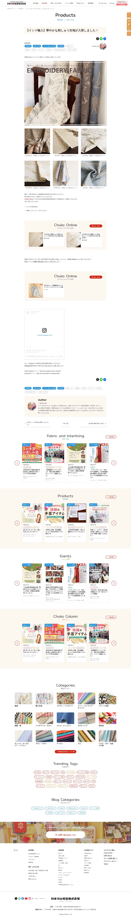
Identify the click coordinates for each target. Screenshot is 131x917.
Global (112, 3)
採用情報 (90, 3)
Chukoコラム (80, 3)
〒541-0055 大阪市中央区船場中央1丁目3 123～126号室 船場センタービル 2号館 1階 (70, 909)
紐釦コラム (72, 813)
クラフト (60, 877)
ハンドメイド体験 (83, 772)
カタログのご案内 (109, 850)
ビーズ (46, 772)
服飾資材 (60, 860)
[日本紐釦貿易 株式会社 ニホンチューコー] (16, 3)
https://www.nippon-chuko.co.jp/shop (50, 371)
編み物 (60, 870)
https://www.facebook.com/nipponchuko (48, 373)
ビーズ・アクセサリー (64, 875)
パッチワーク (39, 777)
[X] (97, 39)
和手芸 (60, 880)
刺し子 (60, 853)
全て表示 (37, 772)
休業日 (49, 777)
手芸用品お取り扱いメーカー (66, 884)
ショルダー (41, 786)
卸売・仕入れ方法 (56, 3)
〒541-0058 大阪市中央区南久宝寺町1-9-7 (68, 906)
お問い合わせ (104, 3)
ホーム (16, 850)
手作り (92, 786)
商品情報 (44, 3)
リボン (94, 772)
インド (41, 49)
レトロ (87, 781)
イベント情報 (69, 3)
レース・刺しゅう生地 (49, 46)
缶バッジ (58, 781)
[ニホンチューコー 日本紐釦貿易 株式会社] (65, 899)
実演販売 (39, 781)
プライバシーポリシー (110, 861)
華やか (49, 49)
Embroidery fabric (60, 49)
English (62, 808)
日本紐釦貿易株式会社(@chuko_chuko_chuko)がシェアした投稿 (44, 356)
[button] (112, 463)
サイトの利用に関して (110, 858)
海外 (36, 898)
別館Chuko (74, 786)
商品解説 (48, 781)
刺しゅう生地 (72, 49)
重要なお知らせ (73, 808)
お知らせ (84, 808)
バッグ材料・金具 (63, 863)
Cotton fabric (80, 777)
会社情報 (35, 3)
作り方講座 (71, 772)
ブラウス (70, 777)
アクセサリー (42, 898)
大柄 (34, 49)
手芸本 (60, 882)
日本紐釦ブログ (38, 808)
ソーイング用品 (60, 777)
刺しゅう (69, 46)
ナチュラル (55, 772)
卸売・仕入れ (60, 813)
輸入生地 (60, 46)
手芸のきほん (51, 786)
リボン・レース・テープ (64, 872)
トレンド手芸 (92, 777)
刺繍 (27, 49)
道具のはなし (63, 786)
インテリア (67, 781)
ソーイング (78, 781)
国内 (33, 898)
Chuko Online (96, 226)
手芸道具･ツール (62, 858)
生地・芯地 (70, 20)
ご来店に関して (51, 808)
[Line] (101, 39)
